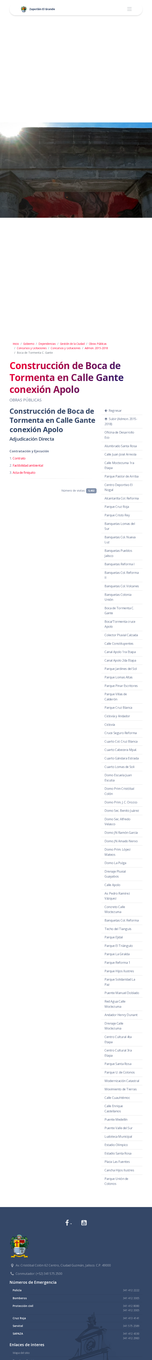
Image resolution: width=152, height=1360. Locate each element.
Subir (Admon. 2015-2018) (120, 421)
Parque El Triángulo (118, 946)
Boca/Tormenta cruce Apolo (119, 624)
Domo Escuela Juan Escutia (118, 777)
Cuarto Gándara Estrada (121, 758)
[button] (68, 1223)
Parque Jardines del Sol (120, 669)
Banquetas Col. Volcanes (121, 586)
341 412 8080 (131, 1306)
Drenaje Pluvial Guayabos (115, 874)
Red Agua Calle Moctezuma (114, 1004)
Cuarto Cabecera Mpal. (120, 750)
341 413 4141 (131, 1318)
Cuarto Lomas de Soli (119, 767)
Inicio (16, 344)
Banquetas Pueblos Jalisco (118, 553)
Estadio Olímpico (116, 1145)
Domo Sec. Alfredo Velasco (117, 821)
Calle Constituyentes (118, 643)
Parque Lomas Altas (118, 677)
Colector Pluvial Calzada (121, 635)
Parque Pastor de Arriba (121, 476)
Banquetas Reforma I (119, 564)
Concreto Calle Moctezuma (114, 909)
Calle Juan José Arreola (120, 454)
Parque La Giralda (116, 954)
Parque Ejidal (113, 937)
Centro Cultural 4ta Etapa (117, 1039)
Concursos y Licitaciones (32, 348)
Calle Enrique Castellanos (113, 1108)
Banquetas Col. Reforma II (121, 575)
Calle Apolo (112, 885)
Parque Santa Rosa (117, 1064)
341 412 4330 (131, 1333)
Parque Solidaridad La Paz (119, 982)
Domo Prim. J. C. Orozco (120, 802)
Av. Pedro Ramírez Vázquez (117, 896)
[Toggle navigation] (129, 9)
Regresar (115, 410)
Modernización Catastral (121, 1081)
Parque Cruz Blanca (118, 707)
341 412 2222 (131, 1290)
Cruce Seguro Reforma (120, 733)
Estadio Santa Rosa (117, 1153)
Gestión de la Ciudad (72, 344)
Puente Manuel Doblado (121, 993)
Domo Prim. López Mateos (117, 852)
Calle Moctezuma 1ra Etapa (119, 465)
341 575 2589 (131, 1326)
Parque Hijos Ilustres (119, 971)
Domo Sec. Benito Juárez (121, 810)
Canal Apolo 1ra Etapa (120, 652)
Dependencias (47, 344)
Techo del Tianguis (117, 929)
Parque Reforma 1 (117, 962)
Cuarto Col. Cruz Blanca (121, 741)
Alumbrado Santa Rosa (120, 446)
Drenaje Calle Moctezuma (113, 1026)
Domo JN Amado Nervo (121, 841)
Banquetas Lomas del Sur (119, 526)
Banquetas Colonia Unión (117, 597)
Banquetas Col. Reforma (121, 920)
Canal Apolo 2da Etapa (120, 660)
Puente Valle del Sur (118, 1128)
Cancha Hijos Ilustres (119, 1170)
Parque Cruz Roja (116, 506)
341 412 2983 (131, 1338)
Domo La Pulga (115, 863)
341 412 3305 (131, 1298)
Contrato (19, 458)
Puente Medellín (115, 1119)
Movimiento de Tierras (120, 1089)
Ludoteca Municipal (118, 1136)
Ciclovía (109, 724)
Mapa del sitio (21, 1353)
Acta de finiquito (24, 472)
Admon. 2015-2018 (96, 348)
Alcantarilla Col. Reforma (121, 498)
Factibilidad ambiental (28, 465)
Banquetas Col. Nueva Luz (120, 539)
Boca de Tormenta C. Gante (119, 610)
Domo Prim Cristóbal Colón (119, 791)
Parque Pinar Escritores (121, 686)
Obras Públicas (98, 344)
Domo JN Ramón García (121, 832)
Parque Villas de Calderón (115, 696)
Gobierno (28, 344)
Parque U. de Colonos (119, 1072)
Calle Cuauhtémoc (117, 1097)
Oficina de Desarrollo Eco (119, 435)
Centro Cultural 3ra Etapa (118, 1053)
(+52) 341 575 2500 (49, 1273)
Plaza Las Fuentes (117, 1161)
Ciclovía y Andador (117, 716)
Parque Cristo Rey (117, 515)
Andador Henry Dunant (121, 1015)
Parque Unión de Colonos (116, 1181)
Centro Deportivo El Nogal (118, 487)
